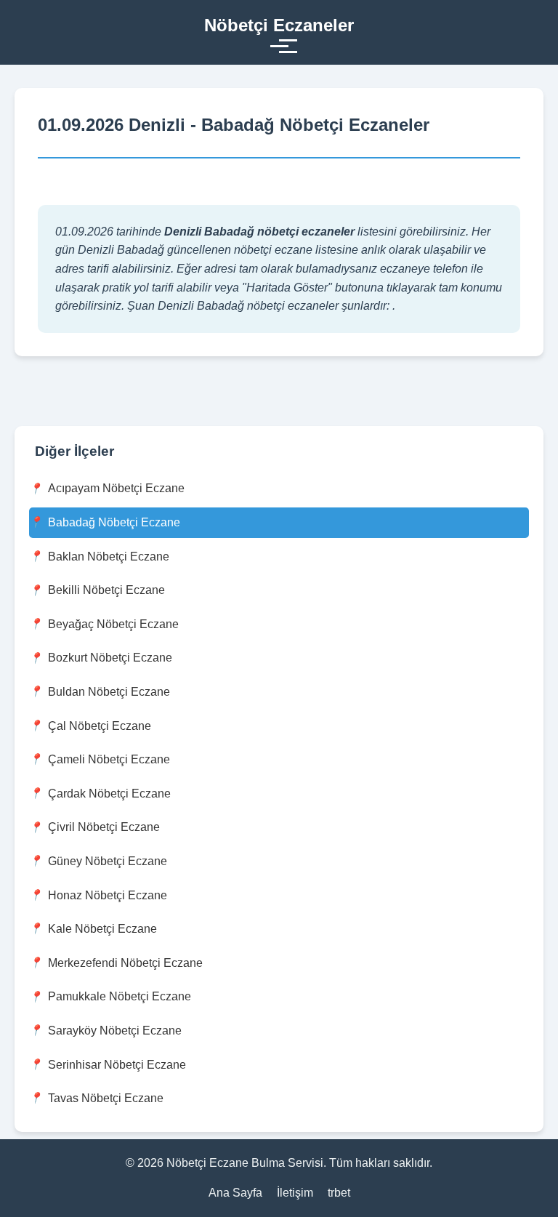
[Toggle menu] (279, 46)
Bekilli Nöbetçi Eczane (106, 590)
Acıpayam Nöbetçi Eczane (116, 488)
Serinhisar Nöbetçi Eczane (117, 1065)
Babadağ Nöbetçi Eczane (114, 522)
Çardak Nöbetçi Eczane (109, 793)
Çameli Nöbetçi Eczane (109, 759)
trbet (339, 1192)
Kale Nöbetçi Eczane (102, 929)
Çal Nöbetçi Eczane (99, 726)
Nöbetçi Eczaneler (279, 25)
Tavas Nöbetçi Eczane (105, 1098)
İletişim (295, 1192)
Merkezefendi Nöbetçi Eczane (125, 963)
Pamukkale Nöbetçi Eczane (119, 996)
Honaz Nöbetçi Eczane (107, 895)
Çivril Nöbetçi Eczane (104, 827)
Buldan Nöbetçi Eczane (109, 692)
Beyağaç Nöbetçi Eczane (113, 624)
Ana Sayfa (235, 1192)
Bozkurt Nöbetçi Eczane (110, 657)
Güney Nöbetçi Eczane (107, 861)
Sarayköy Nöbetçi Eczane (115, 1030)
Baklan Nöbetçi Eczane (108, 556)
